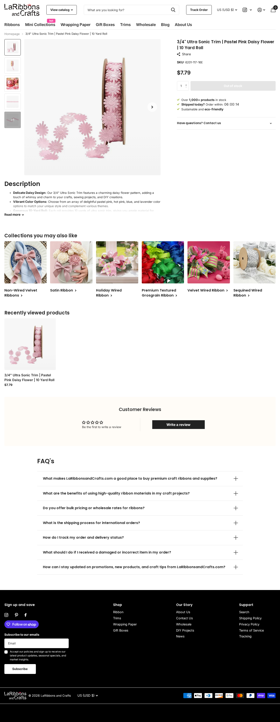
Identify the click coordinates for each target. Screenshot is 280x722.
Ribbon (118, 612)
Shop (117, 604)
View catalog (60, 10)
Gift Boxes (105, 24)
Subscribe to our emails (21, 634)
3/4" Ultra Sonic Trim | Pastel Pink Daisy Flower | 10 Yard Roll (29, 377)
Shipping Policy (250, 618)
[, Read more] (247, 10)
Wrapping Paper (125, 624)
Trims (125, 24)
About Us (183, 612)
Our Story (184, 604)
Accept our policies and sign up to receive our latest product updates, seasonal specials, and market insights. (38, 655)
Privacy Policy (249, 624)
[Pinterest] (16, 615)
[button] (152, 107)
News (180, 636)
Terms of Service (251, 630)
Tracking (245, 636)
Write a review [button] (178, 424)
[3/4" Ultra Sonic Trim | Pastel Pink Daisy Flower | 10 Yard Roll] (30, 344)
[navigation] (12, 47)
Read (12, 215)
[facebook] (25, 615)
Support (246, 604)
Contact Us (184, 618)
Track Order (199, 10)
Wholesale (146, 24)
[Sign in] (261, 10)
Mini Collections (40, 23)
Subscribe (20, 669)
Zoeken (173, 10)
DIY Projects (185, 630)
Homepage (12, 34)
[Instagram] (6, 615)
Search (244, 612)
